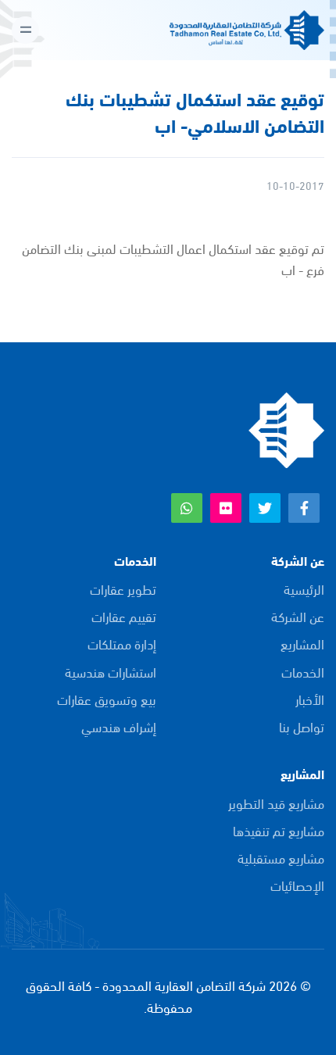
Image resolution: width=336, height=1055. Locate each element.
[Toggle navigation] (25, 30)
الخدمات (302, 671)
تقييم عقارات (123, 616)
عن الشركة (297, 616)
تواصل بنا (301, 726)
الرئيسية (304, 589)
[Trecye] (285, 428)
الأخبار (309, 699)
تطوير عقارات (123, 589)
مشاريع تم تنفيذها (278, 830)
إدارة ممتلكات (122, 643)
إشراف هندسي (118, 726)
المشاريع (302, 643)
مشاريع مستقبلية (281, 857)
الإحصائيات (297, 885)
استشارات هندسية (110, 671)
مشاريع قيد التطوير (276, 803)
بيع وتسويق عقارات (106, 699)
